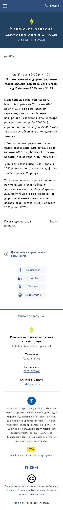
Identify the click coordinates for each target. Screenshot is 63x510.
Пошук (54, 5)
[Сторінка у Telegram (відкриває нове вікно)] (37, 468)
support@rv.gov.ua (42, 455)
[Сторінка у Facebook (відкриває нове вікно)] (26, 468)
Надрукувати (33, 295)
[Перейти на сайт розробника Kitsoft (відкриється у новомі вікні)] (19, 503)
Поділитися (33, 270)
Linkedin (33, 278)
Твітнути (33, 286)
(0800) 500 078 (31, 371)
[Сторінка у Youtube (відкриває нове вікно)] (32, 468)
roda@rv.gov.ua (31, 384)
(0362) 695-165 (31, 358)
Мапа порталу (28, 316)
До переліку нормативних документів (28, 254)
